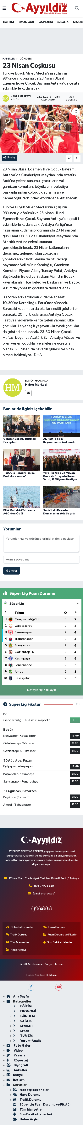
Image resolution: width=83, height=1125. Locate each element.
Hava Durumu (56, 927)
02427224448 (44, 886)
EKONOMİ (26, 22)
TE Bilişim (51, 975)
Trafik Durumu (18, 934)
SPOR (24, 1031)
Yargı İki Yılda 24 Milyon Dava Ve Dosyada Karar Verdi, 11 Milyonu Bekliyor (60, 476)
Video (18, 1050)
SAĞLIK (62, 22)
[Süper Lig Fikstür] (78, 704)
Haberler (9, 58)
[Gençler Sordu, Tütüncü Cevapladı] (21, 425)
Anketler (20, 1070)
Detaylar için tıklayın (41, 690)
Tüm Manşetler (19, 942)
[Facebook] (34, 909)
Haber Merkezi (36, 384)
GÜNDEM (45, 22)
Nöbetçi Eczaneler (22, 927)
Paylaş (11, 157)
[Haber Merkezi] (12, 387)
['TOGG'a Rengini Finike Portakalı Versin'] (21, 459)
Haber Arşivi (18, 949)
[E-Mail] (28, 393)
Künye (49, 964)
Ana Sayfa (21, 996)
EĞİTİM (8, 22)
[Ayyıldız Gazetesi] (39, 8)
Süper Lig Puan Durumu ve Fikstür (45, 1104)
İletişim (59, 964)
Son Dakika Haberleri (60, 942)
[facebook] (31, 987)
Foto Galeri (22, 1045)
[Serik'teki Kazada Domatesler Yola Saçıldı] (61, 497)
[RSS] (48, 909)
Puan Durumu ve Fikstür (62, 934)
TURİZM (26, 1035)
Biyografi (20, 1065)
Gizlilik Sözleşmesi (31, 964)
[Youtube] (41, 909)
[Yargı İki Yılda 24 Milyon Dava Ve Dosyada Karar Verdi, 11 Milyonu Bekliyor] (61, 459)
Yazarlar (20, 1055)
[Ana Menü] (4, 8)
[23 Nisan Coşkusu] (41, 129)
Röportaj (20, 1060)
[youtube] (58, 987)
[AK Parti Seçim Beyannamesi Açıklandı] (61, 425)
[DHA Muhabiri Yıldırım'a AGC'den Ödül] (21, 497)
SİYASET (26, 1026)
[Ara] (76, 8)
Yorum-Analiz (31, 1040)
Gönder (11, 570)
